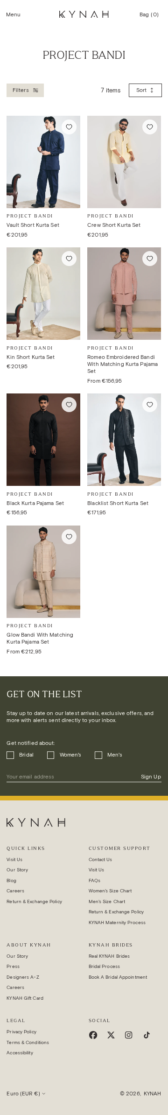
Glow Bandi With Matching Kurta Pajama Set (40, 638)
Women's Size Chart (110, 891)
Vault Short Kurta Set (33, 225)
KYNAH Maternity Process (117, 922)
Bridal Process (104, 966)
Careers (15, 891)
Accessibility (20, 1053)
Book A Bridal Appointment (118, 977)
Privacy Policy (21, 1032)
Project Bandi (30, 215)
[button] (13, 14)
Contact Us (100, 859)
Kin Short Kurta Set (31, 357)
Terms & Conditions (28, 1042)
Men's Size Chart (107, 901)
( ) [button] (149, 18)
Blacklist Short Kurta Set (117, 503)
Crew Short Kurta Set (113, 225)
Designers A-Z (23, 977)
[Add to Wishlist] (69, 127)
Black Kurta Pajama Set (35, 503)
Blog (11, 880)
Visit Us (14, 859)
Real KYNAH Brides (109, 956)
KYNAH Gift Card (25, 998)
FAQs (94, 880)
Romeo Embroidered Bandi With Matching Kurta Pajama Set (122, 364)
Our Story (17, 870)
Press (13, 966)
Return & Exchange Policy (34, 901)
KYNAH (152, 1093)
